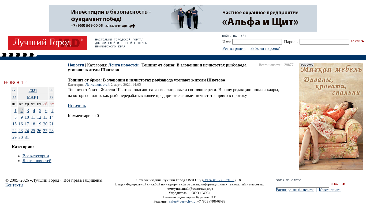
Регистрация (233, 48)
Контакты (14, 185)
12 (39, 117)
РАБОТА (149, 57)
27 (45, 130)
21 (51, 124)
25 (33, 130)
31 (27, 137)
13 (45, 117)
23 (20, 130)
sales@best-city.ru (182, 201)
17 (27, 124)
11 (33, 117)
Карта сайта (330, 190)
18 (33, 124)
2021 (33, 90)
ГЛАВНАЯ (58, 57)
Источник (77, 105)
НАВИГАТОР (81, 57)
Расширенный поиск (295, 190)
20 (45, 124)
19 (39, 124)
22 (14, 130)
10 (27, 117)
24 (27, 130)
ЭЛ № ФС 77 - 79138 (218, 180)
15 (14, 124)
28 (51, 130)
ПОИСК (356, 57)
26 (39, 130)
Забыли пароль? (265, 48)
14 (51, 117)
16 (20, 124)
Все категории (36, 156)
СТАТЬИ (102, 57)
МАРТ (33, 97)
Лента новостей (37, 160)
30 (20, 137)
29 (14, 137)
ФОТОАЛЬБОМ (126, 57)
